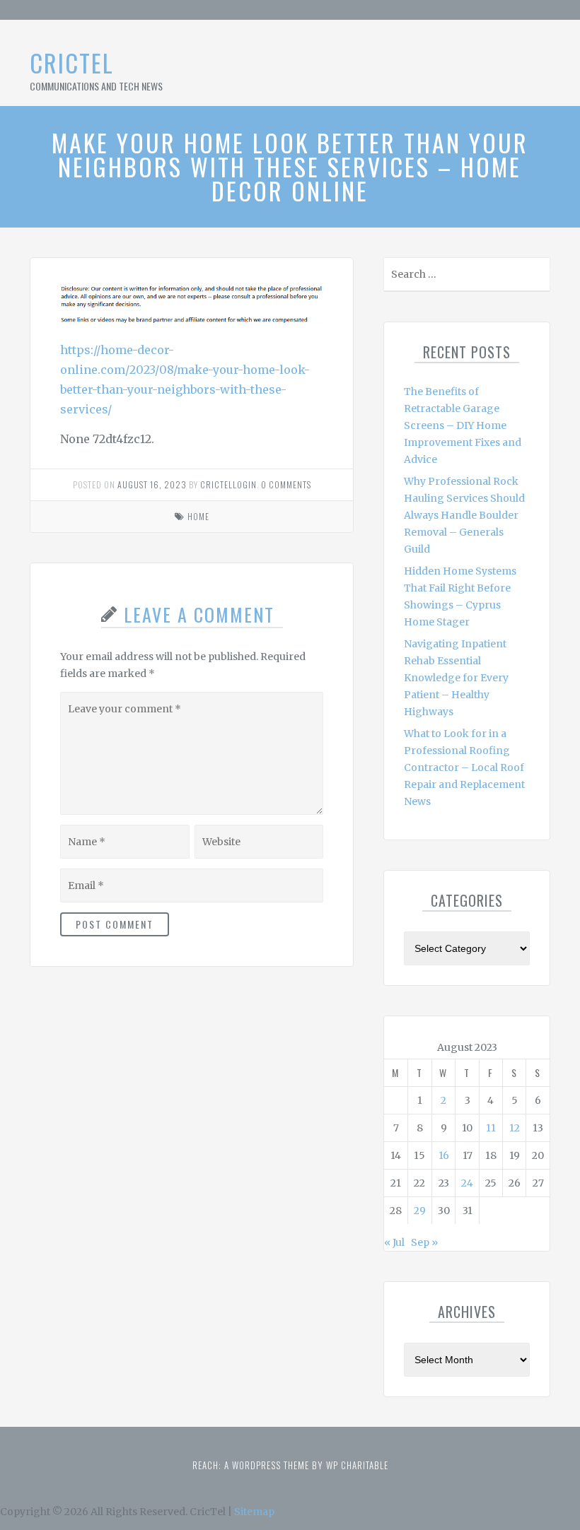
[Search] (538, 277)
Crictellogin (228, 484)
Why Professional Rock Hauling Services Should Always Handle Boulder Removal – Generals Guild (464, 515)
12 (514, 1128)
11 (491, 1128)
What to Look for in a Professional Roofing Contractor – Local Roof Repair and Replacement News (464, 767)
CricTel (72, 63)
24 (467, 1183)
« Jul (394, 1242)
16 (444, 1155)
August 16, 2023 (152, 484)
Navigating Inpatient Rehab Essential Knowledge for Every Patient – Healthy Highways (456, 677)
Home (198, 516)
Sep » (424, 1242)
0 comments (286, 484)
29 (420, 1210)
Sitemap (254, 1511)
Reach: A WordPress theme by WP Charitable (290, 1465)
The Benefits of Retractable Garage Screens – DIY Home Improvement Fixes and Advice (462, 425)
